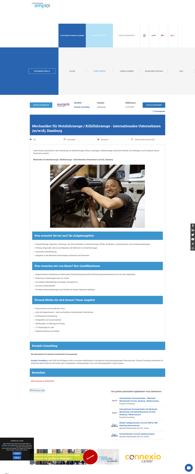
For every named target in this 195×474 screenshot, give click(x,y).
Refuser (17, 457)
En (174, 35)
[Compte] (144, 36)
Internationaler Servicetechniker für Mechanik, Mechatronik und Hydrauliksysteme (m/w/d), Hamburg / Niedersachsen (138, 412)
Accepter (17, 453)
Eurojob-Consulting (81, 107)
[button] (189, 468)
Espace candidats (99, 35)
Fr (154, 35)
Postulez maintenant (154, 105)
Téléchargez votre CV (42, 71)
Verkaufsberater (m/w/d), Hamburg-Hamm (136, 434)
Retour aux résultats (41, 105)
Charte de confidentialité (9, 447)
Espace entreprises (126, 35)
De (164, 35)
